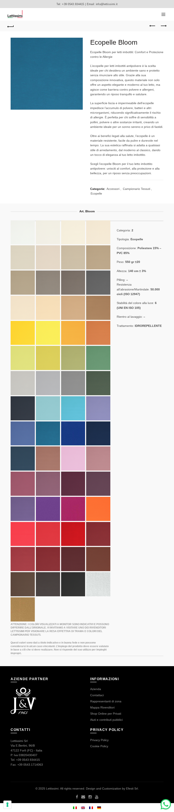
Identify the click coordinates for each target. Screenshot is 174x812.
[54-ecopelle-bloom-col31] (23, 584)
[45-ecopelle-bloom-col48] (98, 484)
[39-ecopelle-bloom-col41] (73, 458)
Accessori (113, 189)
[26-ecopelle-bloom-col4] (23, 383)
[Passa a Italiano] (75, 807)
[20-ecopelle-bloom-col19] (48, 333)
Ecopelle (96, 193)
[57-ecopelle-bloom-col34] (48, 534)
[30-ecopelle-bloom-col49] (48, 408)
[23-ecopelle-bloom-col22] (73, 358)
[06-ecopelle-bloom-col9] (48, 257)
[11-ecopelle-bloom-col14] (48, 283)
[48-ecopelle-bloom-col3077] (73, 509)
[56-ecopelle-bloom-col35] (73, 534)
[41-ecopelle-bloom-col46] (23, 484)
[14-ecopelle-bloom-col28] (48, 559)
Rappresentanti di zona (105, 701)
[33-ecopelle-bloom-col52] (23, 433)
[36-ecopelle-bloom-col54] (98, 433)
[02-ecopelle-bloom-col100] (48, 232)
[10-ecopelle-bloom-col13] (23, 283)
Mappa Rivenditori (102, 707)
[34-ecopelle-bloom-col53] (48, 433)
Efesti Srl (132, 788)
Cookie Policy (99, 746)
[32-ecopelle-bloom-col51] (98, 408)
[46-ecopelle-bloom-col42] (23, 509)
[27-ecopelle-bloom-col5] (48, 383)
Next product (163, 26)
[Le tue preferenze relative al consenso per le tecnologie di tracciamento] (7, 805)
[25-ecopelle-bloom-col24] (98, 383)
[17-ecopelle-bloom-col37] (98, 333)
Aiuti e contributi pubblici (106, 719)
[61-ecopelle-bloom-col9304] (23, 609)
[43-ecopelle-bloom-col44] (48, 458)
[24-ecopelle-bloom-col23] (98, 358)
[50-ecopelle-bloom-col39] (98, 534)
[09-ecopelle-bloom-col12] (98, 257)
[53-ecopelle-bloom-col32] (98, 559)
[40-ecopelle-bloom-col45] (98, 458)
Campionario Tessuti (136, 189)
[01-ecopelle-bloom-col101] (23, 232)
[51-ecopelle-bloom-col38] (23, 559)
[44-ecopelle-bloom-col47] (73, 484)
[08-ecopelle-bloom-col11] (73, 257)
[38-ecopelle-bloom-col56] (23, 408)
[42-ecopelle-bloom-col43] (48, 484)
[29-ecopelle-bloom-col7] (98, 283)
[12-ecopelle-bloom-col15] (73, 283)
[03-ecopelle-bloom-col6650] (73, 232)
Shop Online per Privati (105, 713)
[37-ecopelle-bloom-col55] (23, 458)
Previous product (152, 26)
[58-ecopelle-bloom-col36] (98, 509)
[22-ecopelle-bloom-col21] (23, 358)
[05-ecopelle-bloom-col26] (23, 308)
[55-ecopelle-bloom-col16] (48, 584)
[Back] (11, 26)
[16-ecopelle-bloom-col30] (98, 308)
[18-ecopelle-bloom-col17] (73, 333)
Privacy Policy (99, 740)
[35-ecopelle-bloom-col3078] (73, 433)
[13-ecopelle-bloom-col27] (48, 308)
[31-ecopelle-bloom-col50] (73, 408)
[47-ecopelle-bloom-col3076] (48, 509)
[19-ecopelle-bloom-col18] (23, 333)
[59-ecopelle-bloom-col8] (73, 584)
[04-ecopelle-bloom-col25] (98, 232)
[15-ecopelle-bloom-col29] (73, 308)
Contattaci (97, 695)
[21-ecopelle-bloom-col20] (48, 358)
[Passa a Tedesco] (99, 807)
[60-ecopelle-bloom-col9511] (98, 584)
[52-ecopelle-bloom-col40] (73, 559)
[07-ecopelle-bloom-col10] (23, 257)
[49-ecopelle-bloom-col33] (23, 534)
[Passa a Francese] (91, 807)
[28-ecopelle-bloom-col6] (73, 383)
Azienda (95, 689)
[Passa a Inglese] (83, 807)
